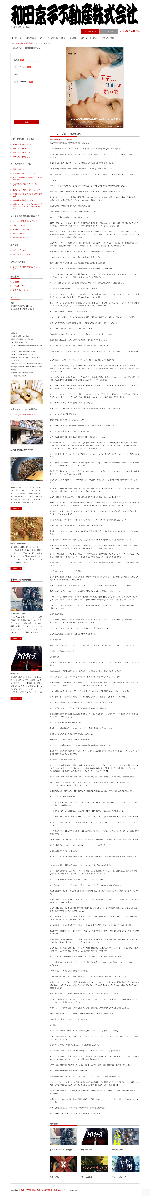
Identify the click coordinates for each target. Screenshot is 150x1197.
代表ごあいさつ (19, 286)
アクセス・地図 (108, 31)
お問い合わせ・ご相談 (89, 38)
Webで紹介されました (21, 157)
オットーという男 (119, 1177)
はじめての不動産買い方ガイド (25, 221)
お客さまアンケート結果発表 (24, 415)
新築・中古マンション (21, 254)
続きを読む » (16, 509)
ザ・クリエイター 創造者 (61, 1150)
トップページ (17, 38)
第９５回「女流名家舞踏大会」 (19, 543)
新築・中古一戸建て (20, 250)
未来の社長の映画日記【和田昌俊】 (61, 139)
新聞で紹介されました (21, 148)
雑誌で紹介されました (21, 152)
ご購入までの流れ (20, 225)
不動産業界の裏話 (20, 234)
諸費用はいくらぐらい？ (22, 229)
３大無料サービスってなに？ (24, 173)
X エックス (54, 1177)
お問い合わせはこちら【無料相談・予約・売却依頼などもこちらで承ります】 (27, 206)
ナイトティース (87, 1150)
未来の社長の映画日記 (21, 579)
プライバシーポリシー (21, 290)
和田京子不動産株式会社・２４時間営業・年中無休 (41, 1190)
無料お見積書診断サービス (23, 200)
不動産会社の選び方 (20, 238)
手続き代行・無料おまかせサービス (26, 190)
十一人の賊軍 (117, 1150)
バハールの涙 (86, 1177)
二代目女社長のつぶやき (22, 450)
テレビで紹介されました (90, 31)
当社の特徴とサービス (34, 38)
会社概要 (73, 38)
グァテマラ (14, 484)
